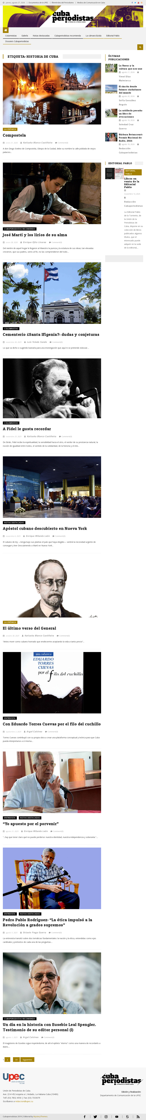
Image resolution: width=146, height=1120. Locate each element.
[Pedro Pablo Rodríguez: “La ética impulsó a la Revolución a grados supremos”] (52, 878)
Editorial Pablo (112, 35)
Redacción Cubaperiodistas (128, 150)
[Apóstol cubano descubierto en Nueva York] (52, 487)
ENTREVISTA (9, 718)
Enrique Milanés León (38, 536)
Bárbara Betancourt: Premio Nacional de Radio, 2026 (131, 137)
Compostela (14, 135)
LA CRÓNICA (10, 129)
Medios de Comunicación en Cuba (91, 2)
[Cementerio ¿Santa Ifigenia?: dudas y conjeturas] (52, 293)
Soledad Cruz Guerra (126, 126)
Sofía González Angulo (127, 102)
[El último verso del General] (52, 586)
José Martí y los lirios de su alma (35, 234)
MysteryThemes (40, 1116)
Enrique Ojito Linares (34, 242)
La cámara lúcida (93, 35)
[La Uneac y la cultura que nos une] (111, 68)
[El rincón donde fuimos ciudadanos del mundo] (111, 89)
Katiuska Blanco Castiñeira (37, 142)
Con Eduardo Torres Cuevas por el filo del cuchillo (52, 724)
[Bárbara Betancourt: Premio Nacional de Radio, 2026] (111, 137)
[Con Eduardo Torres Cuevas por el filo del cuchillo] (52, 682)
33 (16, 1059)
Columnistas (11, 35)
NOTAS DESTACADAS (14, 522)
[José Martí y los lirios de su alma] (52, 193)
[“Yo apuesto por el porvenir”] (52, 782)
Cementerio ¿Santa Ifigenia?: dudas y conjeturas (51, 334)
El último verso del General (29, 628)
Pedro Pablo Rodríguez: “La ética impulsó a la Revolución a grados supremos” (47, 922)
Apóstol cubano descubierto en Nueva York (45, 528)
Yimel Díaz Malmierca (125, 78)
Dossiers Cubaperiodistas (17, 41)
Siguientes (27, 1059)
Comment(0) (63, 142)
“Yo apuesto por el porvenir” (31, 823)
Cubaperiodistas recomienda (67, 35)
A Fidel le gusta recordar (27, 428)
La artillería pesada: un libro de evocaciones (131, 113)
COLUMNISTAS (11, 328)
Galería (25, 35)
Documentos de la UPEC (38, 2)
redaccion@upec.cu (24, 1101)
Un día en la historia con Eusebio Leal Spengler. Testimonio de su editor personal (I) (49, 1027)
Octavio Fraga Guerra (34, 932)
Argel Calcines (34, 731)
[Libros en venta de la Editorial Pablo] (114, 173)
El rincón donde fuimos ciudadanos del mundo (130, 89)
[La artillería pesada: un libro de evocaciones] (111, 113)
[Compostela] (52, 93)
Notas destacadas (41, 35)
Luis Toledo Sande (37, 342)
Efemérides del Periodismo (63, 2)
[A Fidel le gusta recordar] (52, 388)
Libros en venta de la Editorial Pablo (131, 183)
